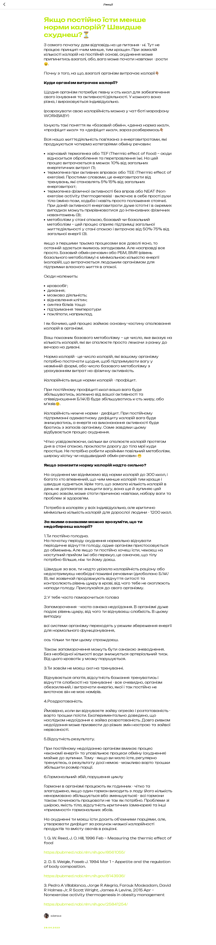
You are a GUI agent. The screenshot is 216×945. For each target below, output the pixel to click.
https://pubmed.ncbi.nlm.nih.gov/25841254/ (86, 904)
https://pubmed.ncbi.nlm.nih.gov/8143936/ (84, 876)
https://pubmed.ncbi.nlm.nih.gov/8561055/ (84, 852)
